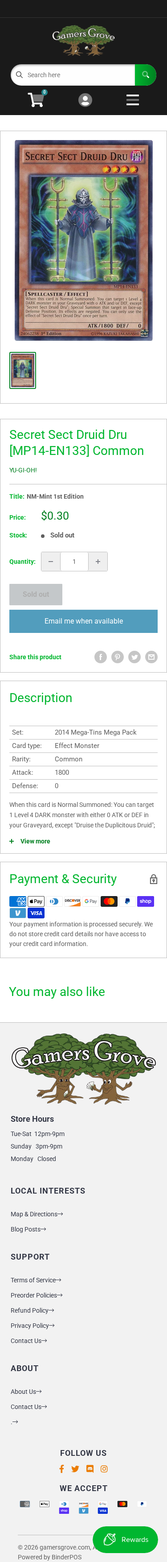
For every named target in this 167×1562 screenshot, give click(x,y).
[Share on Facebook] (100, 657)
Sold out (36, 594)
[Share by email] (151, 657)
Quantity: (22, 561)
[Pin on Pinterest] (117, 657)
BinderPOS (66, 1557)
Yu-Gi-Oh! (23, 470)
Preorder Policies (34, 1295)
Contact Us (26, 1340)
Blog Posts (26, 1229)
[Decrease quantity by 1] (50, 561)
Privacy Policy (30, 1325)
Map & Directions (34, 1214)
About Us (23, 1391)
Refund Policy (30, 1310)
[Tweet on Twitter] (134, 657)
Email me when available (84, 621)
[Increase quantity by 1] (98, 561)
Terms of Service (33, 1280)
